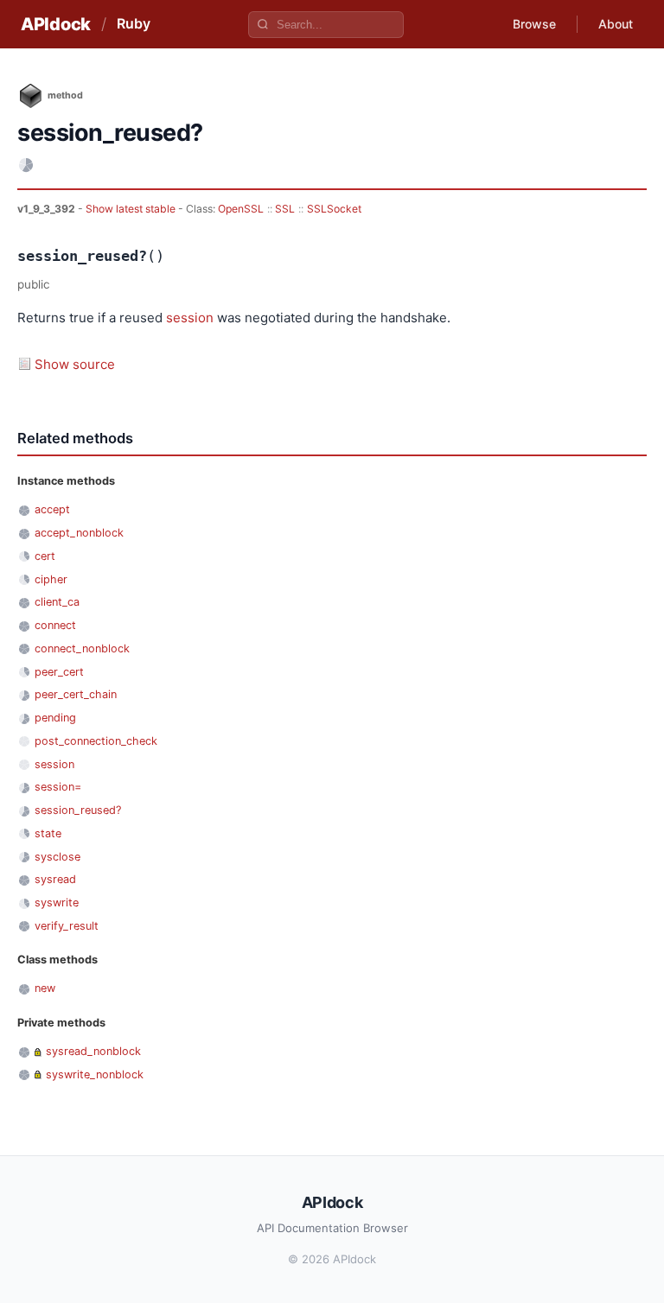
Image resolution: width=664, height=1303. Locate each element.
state (48, 833)
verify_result (67, 925)
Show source (75, 364)
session (190, 317)
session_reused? (78, 810)
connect (55, 625)
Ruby (133, 23)
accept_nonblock (79, 532)
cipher (51, 579)
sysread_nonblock (93, 1051)
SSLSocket (334, 208)
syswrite (57, 902)
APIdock (56, 24)
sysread (55, 879)
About (615, 23)
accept (52, 509)
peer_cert (59, 671)
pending (55, 717)
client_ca (57, 601)
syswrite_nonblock (95, 1074)
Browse (534, 23)
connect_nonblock (82, 648)
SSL (285, 208)
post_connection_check (96, 740)
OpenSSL (241, 208)
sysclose (57, 856)
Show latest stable (132, 208)
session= (58, 786)
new (45, 988)
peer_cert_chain (76, 694)
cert (45, 556)
